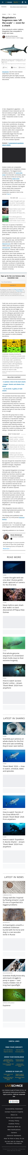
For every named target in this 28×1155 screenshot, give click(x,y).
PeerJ (8, 194)
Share (6, 67)
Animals (4, 14)
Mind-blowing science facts (19, 1078)
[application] (14, 154)
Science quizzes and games (8, 1075)
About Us (14, 1115)
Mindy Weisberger (12, 36)
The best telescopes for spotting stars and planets (8, 1078)
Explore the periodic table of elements (8, 1064)
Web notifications (14, 1129)
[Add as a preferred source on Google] (14, 1101)
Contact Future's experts (14, 1112)
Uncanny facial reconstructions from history (19, 1065)
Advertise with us (14, 1126)
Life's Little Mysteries (8, 1049)
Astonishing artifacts (19, 1051)
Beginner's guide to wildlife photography (19, 1075)
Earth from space (19, 1049)
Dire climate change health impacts (18, 6)
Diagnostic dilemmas (8, 1051)
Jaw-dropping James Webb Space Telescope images (8, 1061)
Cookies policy (14, 1123)
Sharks (14, 14)
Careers (14, 1132)
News (22, 38)
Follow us (15, 67)
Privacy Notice (19, 291)
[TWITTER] (11, 539)
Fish (9, 14)
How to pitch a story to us (14, 1138)
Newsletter (23, 67)
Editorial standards (14, 1135)
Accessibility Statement (14, 1109)
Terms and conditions (14, 1118)
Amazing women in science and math (20, 1060)
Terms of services (18, 289)
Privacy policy (14, 1120)
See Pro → (16, 2)
